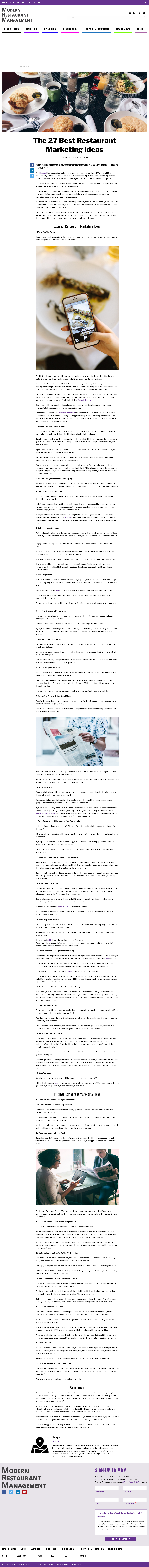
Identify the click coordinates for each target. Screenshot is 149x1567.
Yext (57, 590)
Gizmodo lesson (84, 400)
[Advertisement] (74, 50)
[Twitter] (137, 2)
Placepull (43, 173)
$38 (107, 958)
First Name (100, 1491)
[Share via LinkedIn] (32, 170)
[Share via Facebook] (32, 165)
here (69, 803)
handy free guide (65, 907)
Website (55, 1441)
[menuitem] (4, 2)
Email (98, 1503)
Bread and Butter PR (66, 413)
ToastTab (68, 517)
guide (49, 940)
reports (57, 1083)
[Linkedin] (141, 2)
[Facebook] (133, 2)
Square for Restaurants (45, 813)
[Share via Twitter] (32, 176)
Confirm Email (129, 1503)
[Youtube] (145, 2)
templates (70, 971)
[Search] (145, 18)
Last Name (127, 1491)
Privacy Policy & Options (132, 1482)
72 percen (66, 862)
